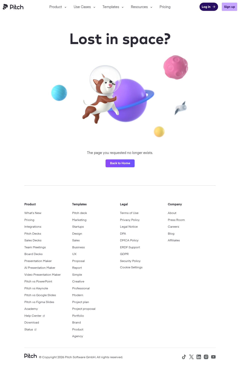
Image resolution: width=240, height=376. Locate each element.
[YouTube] (213, 357)
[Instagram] (206, 357)
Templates (111, 7)
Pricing (165, 7)
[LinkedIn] (198, 357)
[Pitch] (30, 355)
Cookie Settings (131, 267)
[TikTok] (184, 357)
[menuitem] (57, 7)
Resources (139, 7)
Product (55, 7)
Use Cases (82, 7)
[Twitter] (191, 357)
